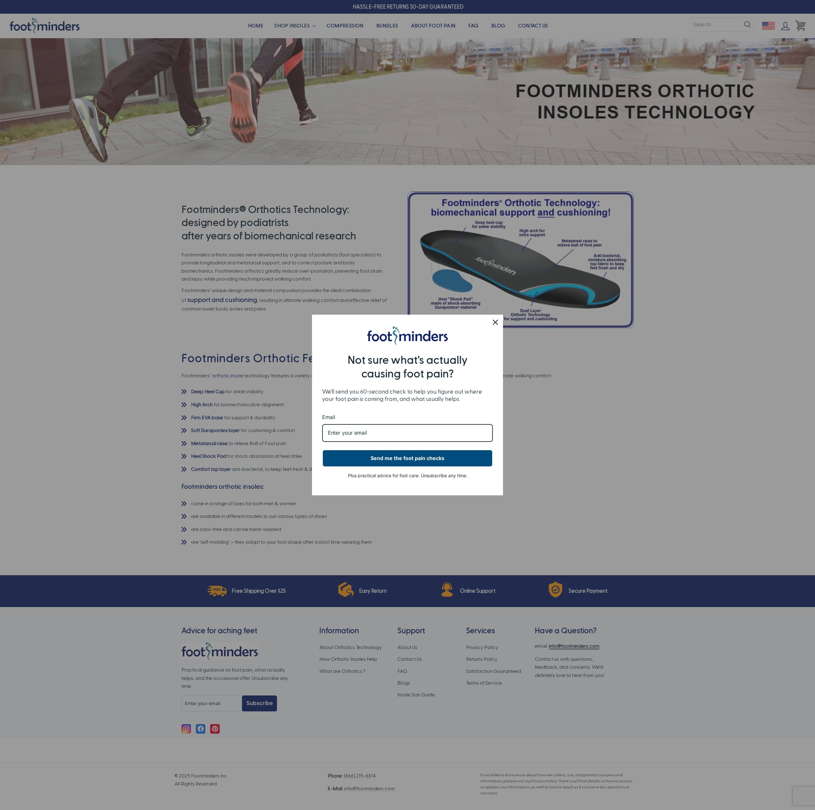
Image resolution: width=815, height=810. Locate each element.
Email (328, 417)
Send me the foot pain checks (407, 458)
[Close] (495, 322)
